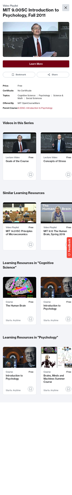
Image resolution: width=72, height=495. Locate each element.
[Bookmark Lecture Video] (30, 174)
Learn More (36, 63)
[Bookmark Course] (30, 319)
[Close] (65, 7)
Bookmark (21, 74)
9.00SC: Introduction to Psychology (35, 108)
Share (55, 74)
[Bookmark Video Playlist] (30, 244)
